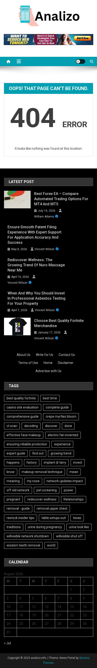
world (51, 545)
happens (13, 462)
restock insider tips (20, 518)
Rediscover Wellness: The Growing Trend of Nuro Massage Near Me (36, 265)
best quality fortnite (21, 398)
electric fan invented (63, 435)
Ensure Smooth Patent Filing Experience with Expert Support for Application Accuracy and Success (34, 235)
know (11, 472)
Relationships (74, 499)
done (68, 426)
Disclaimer (65, 363)
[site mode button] (80, 61)
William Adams (44, 216)
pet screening (46, 490)
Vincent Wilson (44, 249)
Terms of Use (28, 363)
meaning (13, 481)
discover (51, 426)
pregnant (13, 499)
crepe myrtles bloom (61, 416)
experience (62, 444)
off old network (18, 490)
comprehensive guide (23, 416)
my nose (33, 481)
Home (48, 363)
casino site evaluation (23, 407)
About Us (23, 355)
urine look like (79, 527)
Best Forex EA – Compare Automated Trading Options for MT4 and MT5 (61, 198)
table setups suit (53, 518)
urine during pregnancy (45, 527)
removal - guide (18, 508)
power (68, 490)
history (32, 462)
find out (38, 453)
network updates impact (65, 481)
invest (77, 462)
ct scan (12, 426)
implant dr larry (55, 462)
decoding (31, 426)
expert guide (16, 453)
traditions (14, 527)
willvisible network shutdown (28, 536)
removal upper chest (52, 508)
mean (73, 472)
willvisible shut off (69, 536)
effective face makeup (24, 435)
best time (50, 398)
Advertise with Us (48, 371)
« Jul (7, 643)
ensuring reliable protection (27, 444)
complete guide (57, 407)
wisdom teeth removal (23, 545)
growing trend (61, 453)
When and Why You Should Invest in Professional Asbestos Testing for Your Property (36, 298)
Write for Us (44, 355)
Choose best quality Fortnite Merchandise (59, 323)
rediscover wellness (42, 499)
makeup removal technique (42, 472)
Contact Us (67, 355)
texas (77, 518)
